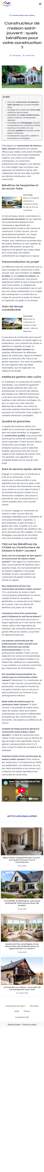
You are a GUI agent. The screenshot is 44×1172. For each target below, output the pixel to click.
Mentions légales (14, 1024)
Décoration (34, 1006)
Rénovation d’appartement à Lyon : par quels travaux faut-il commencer (22, 860)
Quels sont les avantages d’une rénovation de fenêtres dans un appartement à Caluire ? (22, 946)
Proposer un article (29, 1024)
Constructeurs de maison (23, 15)
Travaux (27, 1011)
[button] (40, 4)
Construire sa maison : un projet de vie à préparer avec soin (22, 988)
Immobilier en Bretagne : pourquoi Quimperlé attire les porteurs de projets (22, 903)
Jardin (16, 1011)
